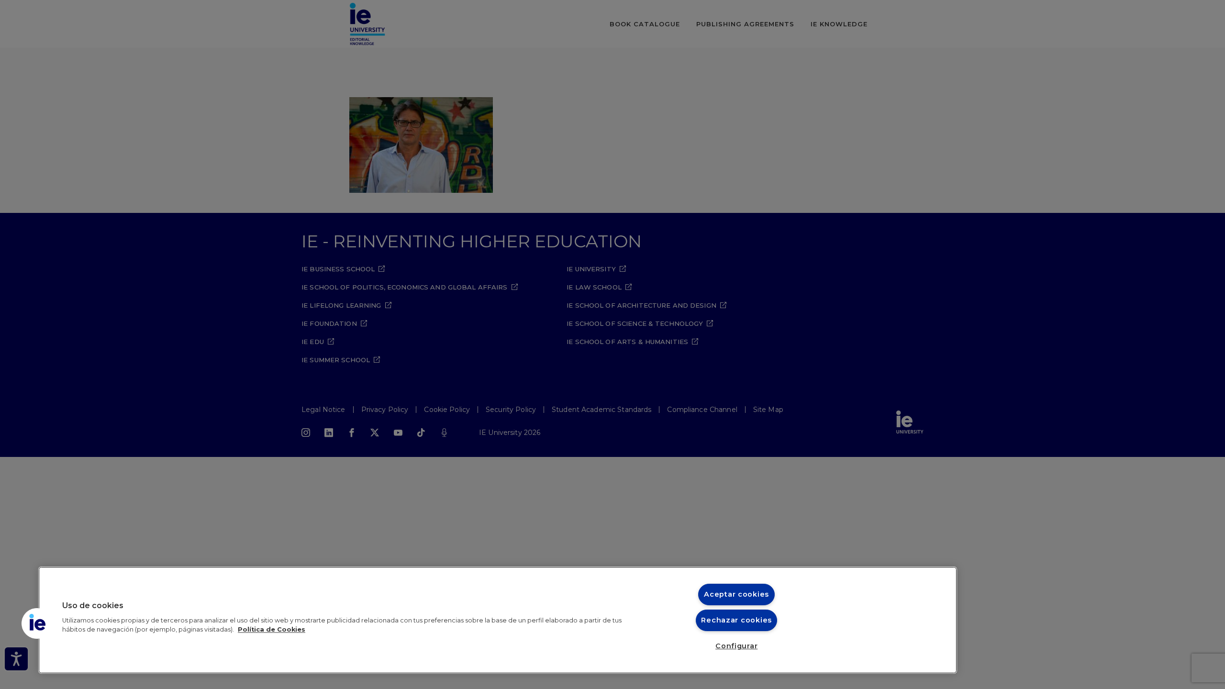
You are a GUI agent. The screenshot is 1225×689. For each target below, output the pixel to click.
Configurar (736, 646)
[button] (37, 623)
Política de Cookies (271, 629)
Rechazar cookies (736, 620)
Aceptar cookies (736, 594)
